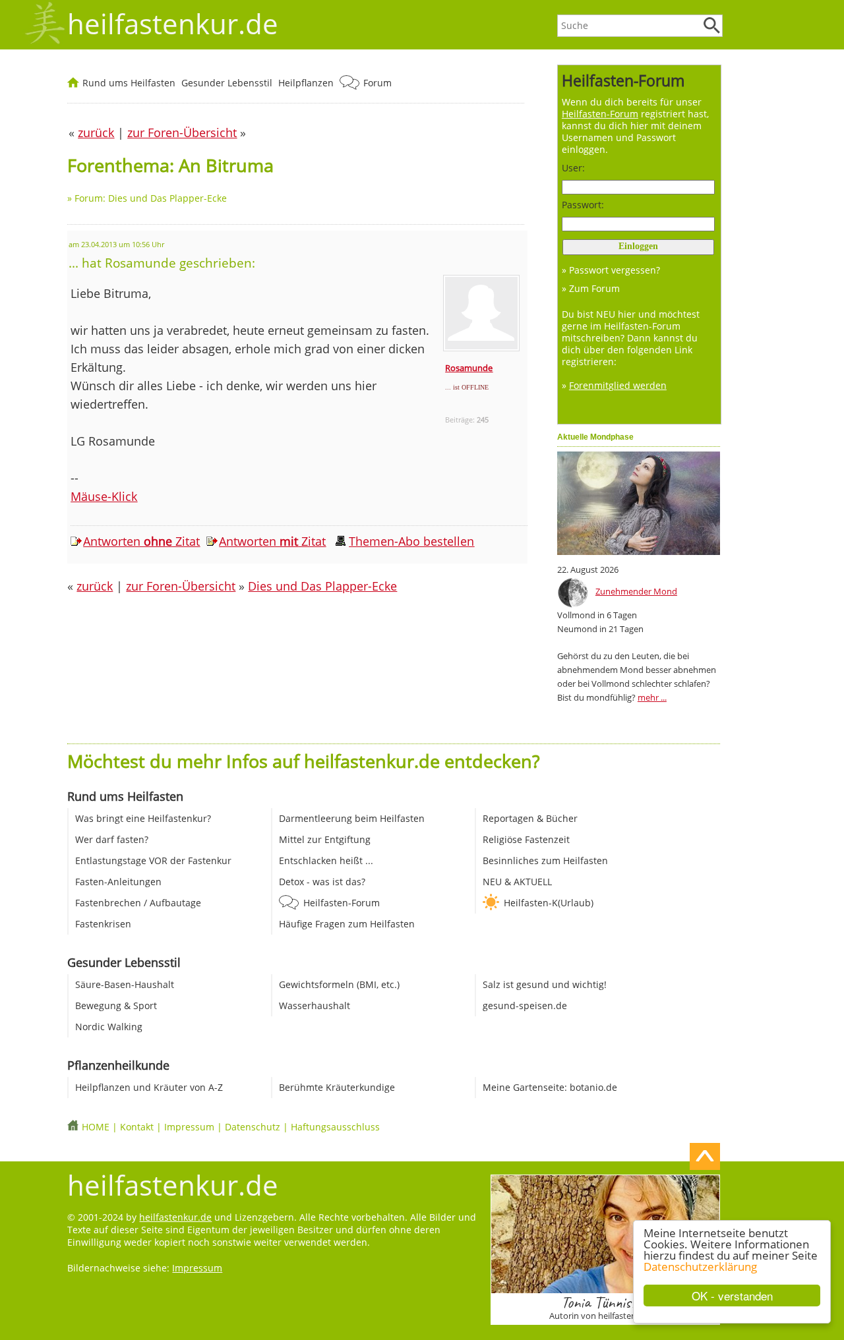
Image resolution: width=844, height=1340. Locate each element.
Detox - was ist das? (322, 881)
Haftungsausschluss (335, 1127)
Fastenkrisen (103, 924)
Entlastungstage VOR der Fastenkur (153, 860)
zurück (94, 586)
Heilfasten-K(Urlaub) (548, 902)
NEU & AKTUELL (517, 881)
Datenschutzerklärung (700, 1266)
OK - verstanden (732, 1295)
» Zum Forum (591, 288)
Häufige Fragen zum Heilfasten (347, 924)
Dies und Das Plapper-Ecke (322, 586)
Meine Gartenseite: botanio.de (550, 1087)
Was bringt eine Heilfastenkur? (143, 818)
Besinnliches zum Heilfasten (545, 860)
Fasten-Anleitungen (118, 881)
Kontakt (137, 1127)
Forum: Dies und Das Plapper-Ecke (151, 198)
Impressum (189, 1127)
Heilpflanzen (306, 82)
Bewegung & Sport (116, 1005)
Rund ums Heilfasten (128, 82)
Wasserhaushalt (314, 1005)
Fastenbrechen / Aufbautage (138, 902)
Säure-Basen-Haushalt (124, 984)
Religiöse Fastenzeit (526, 839)
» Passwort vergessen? (611, 270)
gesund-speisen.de (525, 1005)
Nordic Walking (108, 1026)
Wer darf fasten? (111, 839)
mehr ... (652, 697)
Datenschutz (252, 1127)
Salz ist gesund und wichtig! (545, 984)
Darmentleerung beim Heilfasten (352, 818)
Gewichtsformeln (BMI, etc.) (339, 984)
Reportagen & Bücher (530, 818)
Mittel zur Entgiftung (325, 839)
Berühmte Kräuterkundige (337, 1087)
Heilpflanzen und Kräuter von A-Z (149, 1087)
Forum (377, 82)
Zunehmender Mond (636, 591)
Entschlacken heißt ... (326, 860)
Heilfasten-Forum (341, 902)
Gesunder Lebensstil (226, 82)
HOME (95, 1127)
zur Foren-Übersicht (180, 586)
